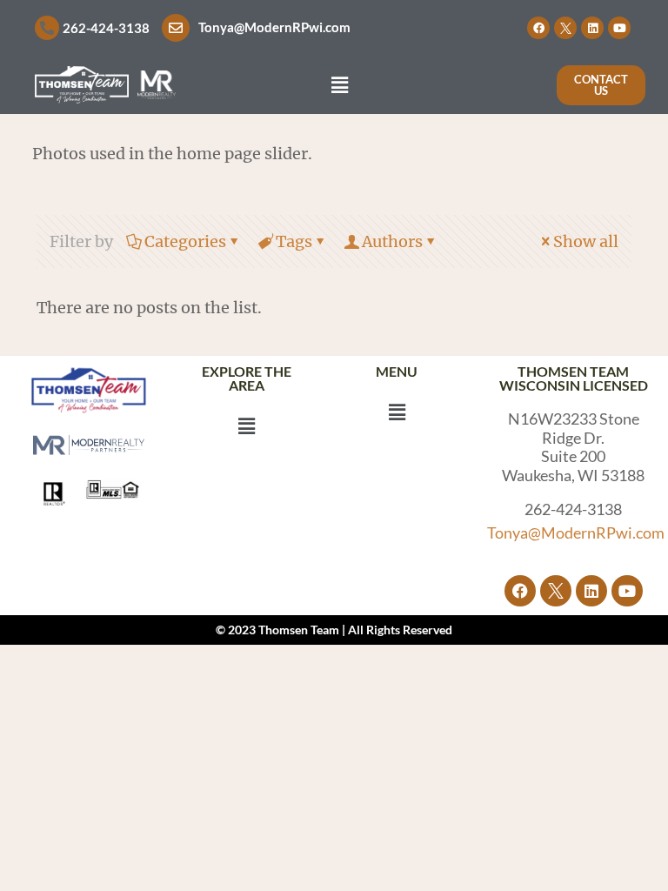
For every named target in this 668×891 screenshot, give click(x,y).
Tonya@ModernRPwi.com (274, 27)
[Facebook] (538, 28)
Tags (294, 241)
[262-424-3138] (47, 28)
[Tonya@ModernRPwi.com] (176, 28)
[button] (339, 85)
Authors (392, 241)
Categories (185, 241)
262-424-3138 (106, 28)
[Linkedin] (592, 28)
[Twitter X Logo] (565, 28)
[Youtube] (619, 28)
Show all (585, 241)
